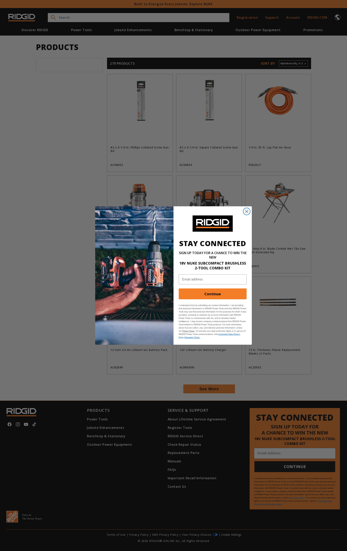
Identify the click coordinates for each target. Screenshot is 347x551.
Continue (212, 293)
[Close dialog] (246, 211)
